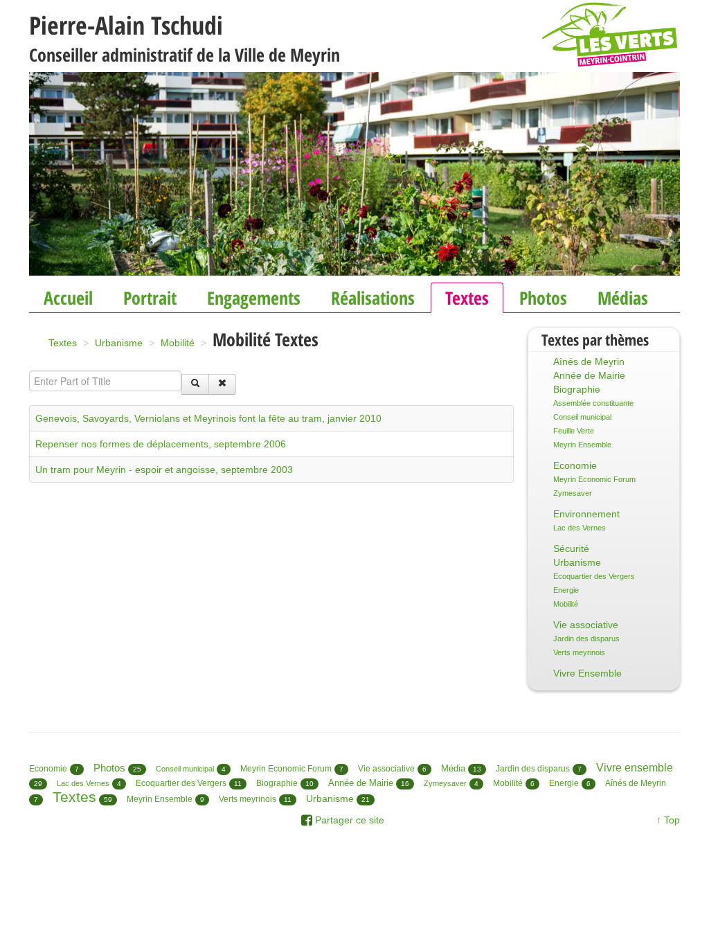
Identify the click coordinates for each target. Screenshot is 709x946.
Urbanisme (577, 562)
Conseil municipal (582, 417)
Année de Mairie (589, 375)
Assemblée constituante (593, 403)
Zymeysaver (445, 783)
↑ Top (668, 819)
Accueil (68, 297)
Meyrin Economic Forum (594, 479)
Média (453, 768)
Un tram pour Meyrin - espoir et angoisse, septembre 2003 (164, 469)
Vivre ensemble (634, 768)
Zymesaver (572, 493)
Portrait (150, 297)
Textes (467, 297)
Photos (543, 297)
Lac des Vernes (579, 528)
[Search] (195, 384)
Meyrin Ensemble (582, 444)
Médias (623, 297)
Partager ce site (348, 819)
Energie (566, 590)
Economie (575, 465)
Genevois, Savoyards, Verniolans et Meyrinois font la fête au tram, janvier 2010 (208, 418)
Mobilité (565, 604)
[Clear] (222, 384)
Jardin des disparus (586, 638)
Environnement (586, 513)
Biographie (576, 389)
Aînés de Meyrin (589, 361)
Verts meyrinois (579, 652)
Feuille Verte (573, 431)
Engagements (253, 297)
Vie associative (585, 624)
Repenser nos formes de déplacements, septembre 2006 (160, 443)
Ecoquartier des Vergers (594, 576)
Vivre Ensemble (587, 673)
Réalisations (373, 297)
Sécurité (571, 548)
